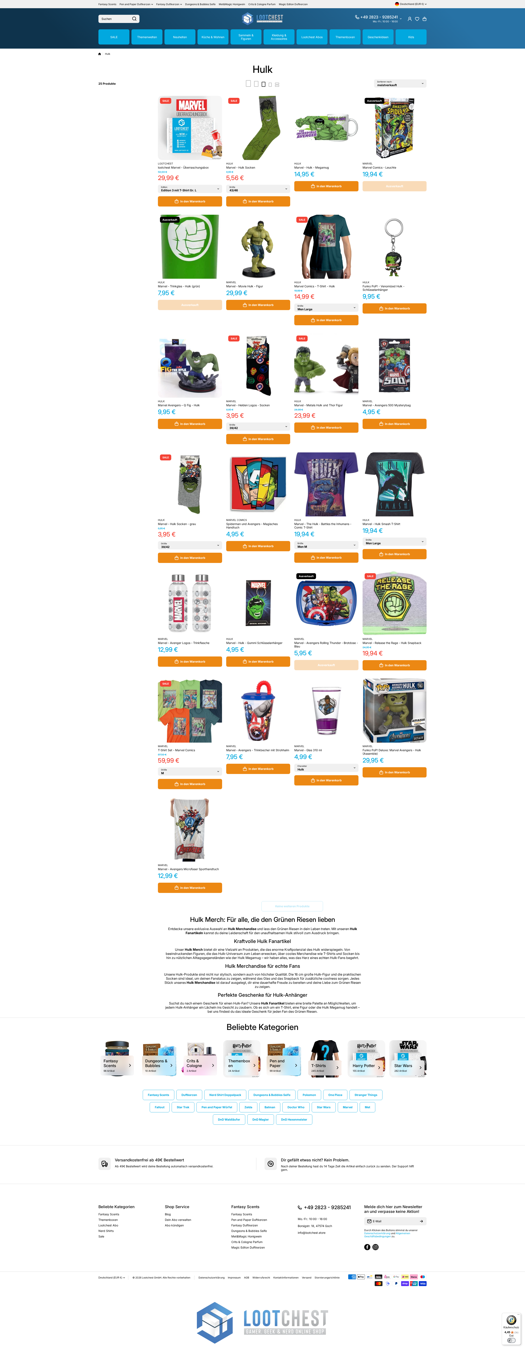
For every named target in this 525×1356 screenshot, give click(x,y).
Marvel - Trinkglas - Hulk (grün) (179, 286)
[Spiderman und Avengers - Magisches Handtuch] (258, 484)
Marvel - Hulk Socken (240, 167)
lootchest (165, 163)
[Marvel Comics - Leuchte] (395, 128)
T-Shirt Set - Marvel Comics (176, 750)
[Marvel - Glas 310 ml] (326, 711)
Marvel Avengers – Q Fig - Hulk (179, 405)
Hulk (229, 163)
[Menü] (518, 1315)
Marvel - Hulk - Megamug (311, 167)
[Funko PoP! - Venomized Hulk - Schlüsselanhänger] (395, 247)
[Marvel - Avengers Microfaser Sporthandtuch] (190, 829)
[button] (424, 19)
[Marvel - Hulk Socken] (258, 128)
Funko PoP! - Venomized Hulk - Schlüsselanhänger (383, 287)
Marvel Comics (236, 520)
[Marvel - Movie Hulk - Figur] (258, 247)
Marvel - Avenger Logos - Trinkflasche (183, 643)
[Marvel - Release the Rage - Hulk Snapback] (395, 603)
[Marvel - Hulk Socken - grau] (190, 484)
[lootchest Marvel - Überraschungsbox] (190, 128)
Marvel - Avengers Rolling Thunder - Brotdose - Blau (326, 644)
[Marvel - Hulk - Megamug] (326, 128)
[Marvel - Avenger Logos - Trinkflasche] (190, 603)
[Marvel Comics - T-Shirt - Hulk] (326, 247)
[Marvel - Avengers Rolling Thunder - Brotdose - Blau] (326, 603)
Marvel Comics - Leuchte (379, 167)
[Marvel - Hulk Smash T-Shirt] (395, 484)
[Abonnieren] (421, 1221)
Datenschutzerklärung (377, 1233)
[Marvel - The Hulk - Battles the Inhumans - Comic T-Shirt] (326, 484)
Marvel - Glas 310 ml (308, 750)
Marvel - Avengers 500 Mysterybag (387, 405)
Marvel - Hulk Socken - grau (177, 524)
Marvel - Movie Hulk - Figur (244, 286)
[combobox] (118, 19)
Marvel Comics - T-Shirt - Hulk (314, 286)
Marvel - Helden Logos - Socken (248, 405)
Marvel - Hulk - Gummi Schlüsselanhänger (254, 643)
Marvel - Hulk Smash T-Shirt (381, 524)
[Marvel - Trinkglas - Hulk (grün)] (190, 247)
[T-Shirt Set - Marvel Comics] (190, 711)
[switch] (511, 1340)
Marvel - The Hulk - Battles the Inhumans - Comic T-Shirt (322, 525)
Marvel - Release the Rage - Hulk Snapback (392, 643)
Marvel (368, 163)
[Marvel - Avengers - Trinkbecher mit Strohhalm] (258, 711)
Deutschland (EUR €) (110, 1277)
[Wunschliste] (417, 19)
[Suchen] (134, 19)
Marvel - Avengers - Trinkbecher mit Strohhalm (257, 750)
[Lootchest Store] (262, 18)
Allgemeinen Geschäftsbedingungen (387, 1235)
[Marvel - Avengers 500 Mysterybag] (395, 365)
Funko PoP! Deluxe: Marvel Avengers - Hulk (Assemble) (392, 751)
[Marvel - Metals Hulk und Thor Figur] (326, 365)
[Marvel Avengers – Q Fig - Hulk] (190, 365)
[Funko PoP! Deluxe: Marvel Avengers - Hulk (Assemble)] (395, 711)
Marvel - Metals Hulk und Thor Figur (318, 405)
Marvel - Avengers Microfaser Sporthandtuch (188, 869)
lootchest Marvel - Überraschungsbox (183, 167)
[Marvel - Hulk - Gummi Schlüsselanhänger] (258, 603)
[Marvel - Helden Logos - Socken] (258, 365)
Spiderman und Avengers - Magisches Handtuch (252, 525)
